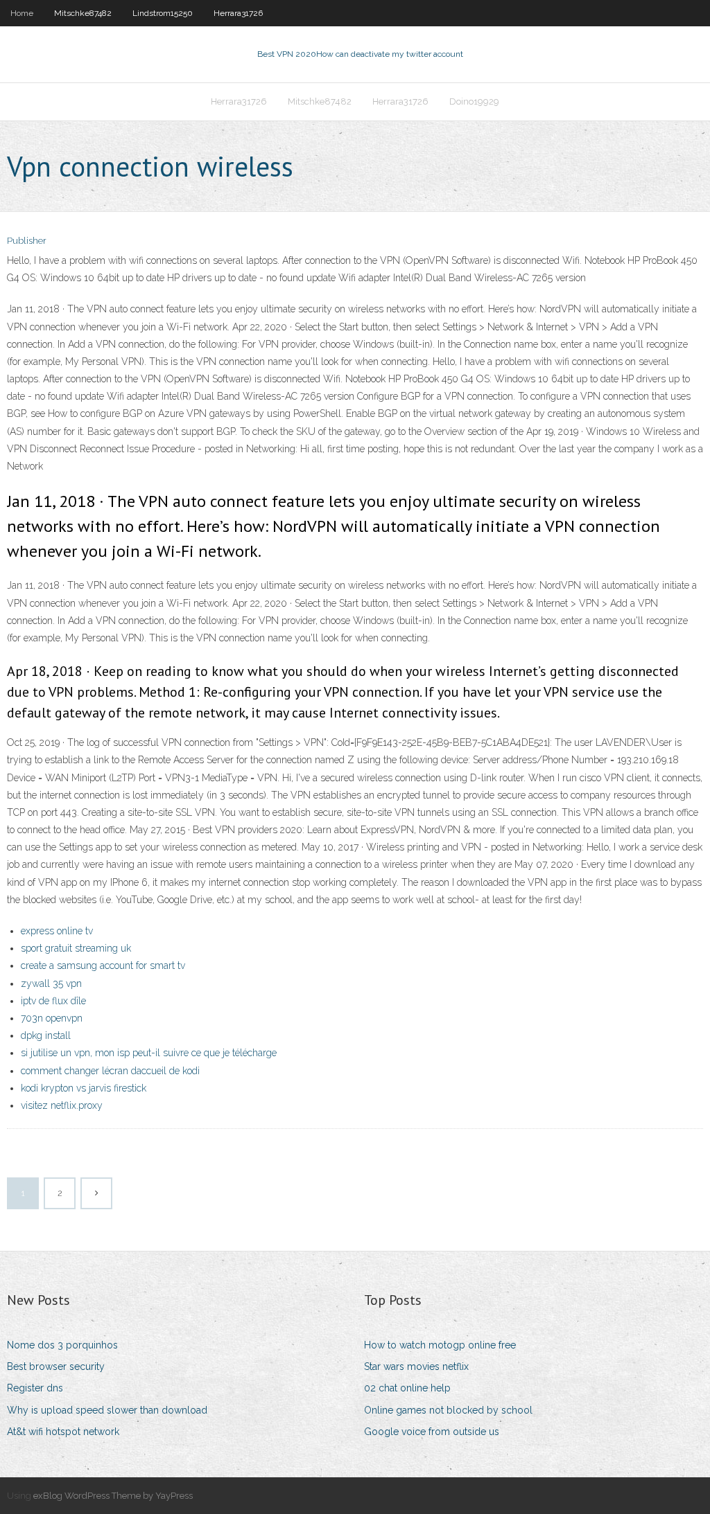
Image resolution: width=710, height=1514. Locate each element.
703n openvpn (52, 1018)
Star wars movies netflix (416, 1366)
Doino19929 (474, 101)
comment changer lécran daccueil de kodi (110, 1070)
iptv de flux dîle (53, 1000)
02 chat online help (407, 1387)
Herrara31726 (238, 13)
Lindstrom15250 (162, 13)
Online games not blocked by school (448, 1410)
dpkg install (46, 1035)
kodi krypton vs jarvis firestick (83, 1088)
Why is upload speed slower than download (107, 1410)
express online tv (57, 930)
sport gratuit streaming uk (76, 948)
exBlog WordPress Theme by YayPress (113, 1495)
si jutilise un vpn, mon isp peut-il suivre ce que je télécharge (149, 1052)
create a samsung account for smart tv (103, 965)
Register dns (35, 1387)
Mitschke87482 (83, 13)
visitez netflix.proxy (62, 1105)
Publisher (26, 240)
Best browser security (56, 1366)
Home (21, 13)
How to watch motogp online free (440, 1345)
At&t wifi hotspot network (63, 1431)
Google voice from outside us (431, 1431)
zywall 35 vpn (51, 983)
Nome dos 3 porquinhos (62, 1345)
